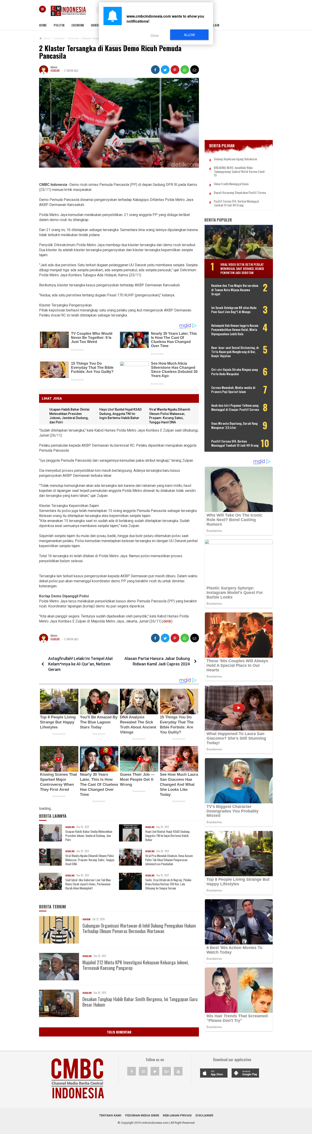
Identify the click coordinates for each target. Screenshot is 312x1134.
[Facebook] (131, 1071)
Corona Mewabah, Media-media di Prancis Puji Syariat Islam (233, 389)
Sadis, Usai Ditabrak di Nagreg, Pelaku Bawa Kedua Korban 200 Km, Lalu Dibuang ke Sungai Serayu (168, 884)
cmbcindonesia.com (155, 1122)
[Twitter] (155, 1071)
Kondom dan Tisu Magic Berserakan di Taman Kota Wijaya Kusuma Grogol (234, 289)
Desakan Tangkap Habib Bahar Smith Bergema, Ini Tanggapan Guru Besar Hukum (140, 1001)
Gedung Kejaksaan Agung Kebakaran (235, 159)
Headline (55, 70)
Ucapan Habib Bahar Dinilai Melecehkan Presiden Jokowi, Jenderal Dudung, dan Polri (88, 835)
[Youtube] (178, 1071)
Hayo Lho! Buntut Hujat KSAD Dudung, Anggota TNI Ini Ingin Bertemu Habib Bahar (120, 414)
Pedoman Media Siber (142, 1115)
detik (167, 621)
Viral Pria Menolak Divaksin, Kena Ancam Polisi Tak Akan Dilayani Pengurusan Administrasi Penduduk (169, 860)
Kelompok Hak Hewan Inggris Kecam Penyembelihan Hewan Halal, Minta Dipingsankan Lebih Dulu (234, 329)
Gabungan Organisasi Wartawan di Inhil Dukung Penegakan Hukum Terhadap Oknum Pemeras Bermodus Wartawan (139, 928)
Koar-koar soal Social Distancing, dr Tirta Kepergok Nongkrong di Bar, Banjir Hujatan (235, 351)
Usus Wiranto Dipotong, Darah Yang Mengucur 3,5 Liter (234, 425)
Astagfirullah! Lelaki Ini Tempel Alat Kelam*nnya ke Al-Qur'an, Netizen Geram (80, 664)
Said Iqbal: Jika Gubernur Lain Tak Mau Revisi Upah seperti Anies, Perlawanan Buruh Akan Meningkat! (88, 884)
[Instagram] (143, 1071)
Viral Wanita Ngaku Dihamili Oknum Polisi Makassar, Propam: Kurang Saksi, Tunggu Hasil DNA (89, 860)
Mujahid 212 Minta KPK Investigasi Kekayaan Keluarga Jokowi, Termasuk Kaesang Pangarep (135, 965)
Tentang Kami (110, 1115)
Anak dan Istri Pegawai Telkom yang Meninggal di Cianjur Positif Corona (235, 407)
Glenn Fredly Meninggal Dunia (231, 184)
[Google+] (166, 1071)
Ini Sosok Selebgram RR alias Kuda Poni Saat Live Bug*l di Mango (233, 310)
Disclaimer (204, 1115)
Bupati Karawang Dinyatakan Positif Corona (240, 193)
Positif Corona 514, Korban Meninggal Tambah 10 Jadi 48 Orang (236, 203)
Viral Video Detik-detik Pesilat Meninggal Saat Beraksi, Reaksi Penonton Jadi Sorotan (242, 268)
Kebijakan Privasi (177, 1115)
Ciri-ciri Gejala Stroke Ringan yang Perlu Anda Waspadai (234, 371)
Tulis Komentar (119, 1031)
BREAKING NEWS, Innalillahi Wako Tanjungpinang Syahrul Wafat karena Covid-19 (240, 171)
